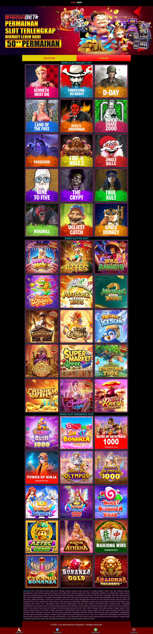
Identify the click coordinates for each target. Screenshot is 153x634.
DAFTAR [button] (49, 58)
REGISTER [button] (19, 632)
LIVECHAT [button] (133, 632)
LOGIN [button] (103, 58)
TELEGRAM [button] (57, 632)
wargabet (26, 591)
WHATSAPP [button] (96, 632)
